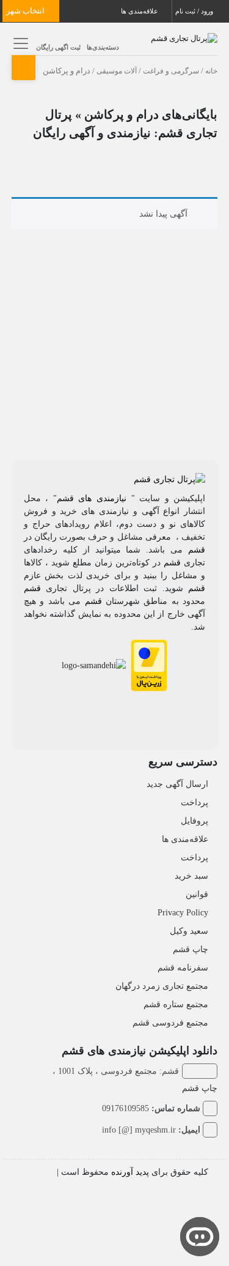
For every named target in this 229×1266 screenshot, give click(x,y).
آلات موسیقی (116, 71)
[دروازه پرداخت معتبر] (149, 664)
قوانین (197, 894)
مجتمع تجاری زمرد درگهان (161, 986)
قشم (196, 549)
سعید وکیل (189, 931)
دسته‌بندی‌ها (103, 47)
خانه (211, 71)
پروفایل (194, 820)
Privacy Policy (183, 912)
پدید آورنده (130, 1172)
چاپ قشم (190, 949)
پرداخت (194, 802)
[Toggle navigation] (19, 43)
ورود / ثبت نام (195, 11)
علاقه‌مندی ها (140, 11)
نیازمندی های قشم (91, 498)
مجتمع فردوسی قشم (170, 1022)
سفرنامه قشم (183, 967)
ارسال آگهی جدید (177, 784)
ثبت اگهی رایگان (58, 47)
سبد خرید (191, 876)
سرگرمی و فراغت (171, 71)
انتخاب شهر (26, 10)
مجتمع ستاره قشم (176, 1004)
